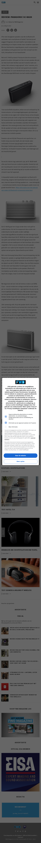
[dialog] (20, 421)
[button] (20, 427)
